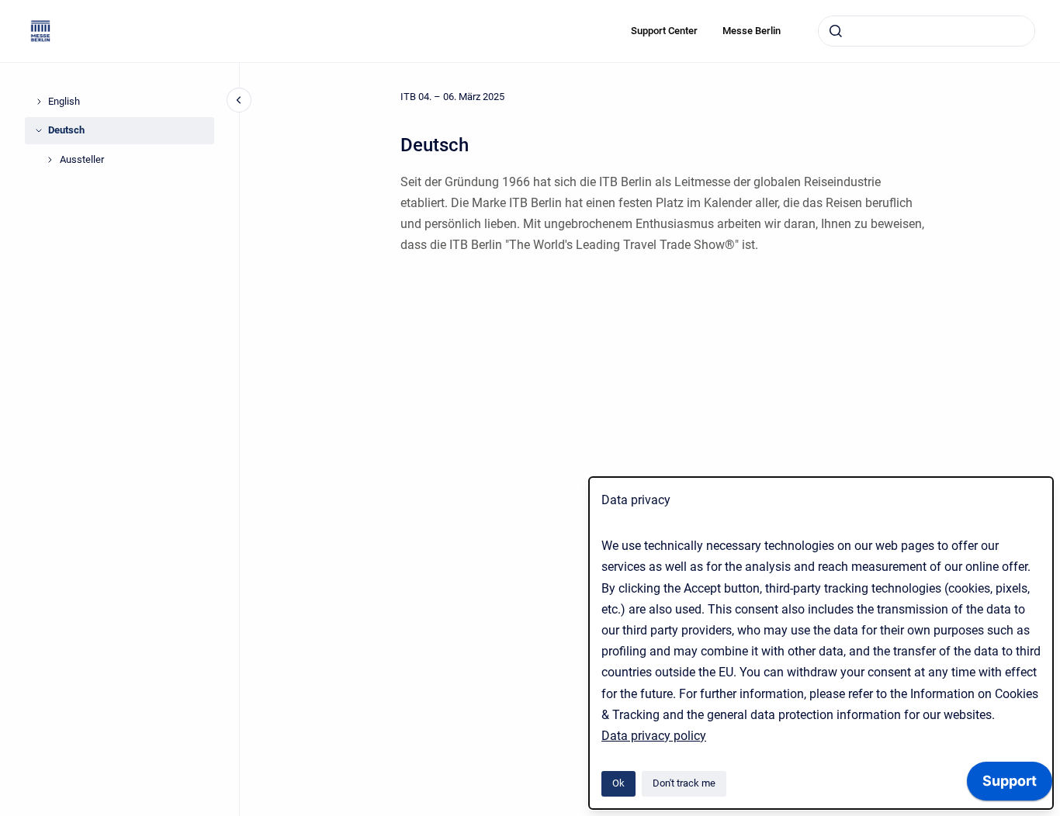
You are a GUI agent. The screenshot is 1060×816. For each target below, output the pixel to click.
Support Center (664, 30)
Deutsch (66, 130)
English (64, 101)
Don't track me (684, 783)
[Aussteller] (49, 160)
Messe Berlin (751, 30)
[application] (1009, 785)
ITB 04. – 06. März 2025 (452, 96)
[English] (39, 101)
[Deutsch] (39, 130)
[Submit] (835, 31)
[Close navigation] (239, 100)
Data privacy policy (653, 735)
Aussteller (82, 159)
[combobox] (926, 31)
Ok (618, 783)
